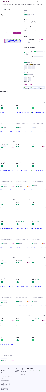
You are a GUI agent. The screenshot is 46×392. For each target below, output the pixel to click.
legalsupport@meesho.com (4, 388)
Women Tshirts (18, 7)
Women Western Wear (11, 7)
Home (2, 7)
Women (5, 7)
